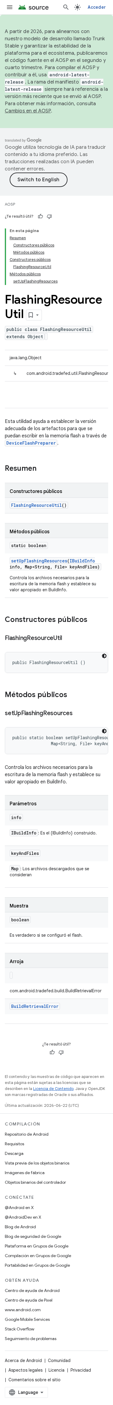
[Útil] (40, 216)
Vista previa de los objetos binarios (37, 1163)
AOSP (10, 204)
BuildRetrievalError (34, 1006)
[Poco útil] (49, 216)
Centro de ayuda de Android (32, 1290)
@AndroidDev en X (23, 1217)
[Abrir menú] (10, 7)
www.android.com (23, 1309)
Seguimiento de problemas (30, 1338)
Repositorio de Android (27, 1134)
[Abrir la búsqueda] (66, 7)
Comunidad (59, 1360)
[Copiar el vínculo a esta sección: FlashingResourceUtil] (68, 638)
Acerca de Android (23, 1360)
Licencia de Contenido (53, 1088)
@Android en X (19, 1207)
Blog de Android (20, 1226)
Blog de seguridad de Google (33, 1236)
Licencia (56, 1370)
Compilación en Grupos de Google (38, 1255)
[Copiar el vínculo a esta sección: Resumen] (42, 469)
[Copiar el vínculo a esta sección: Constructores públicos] (93, 620)
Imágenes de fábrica (25, 1172)
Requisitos (14, 1143)
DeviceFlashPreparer (31, 443)
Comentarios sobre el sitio (34, 1379)
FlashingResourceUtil (36, 505)
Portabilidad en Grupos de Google (37, 1265)
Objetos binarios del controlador (35, 1182)
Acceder (97, 7)
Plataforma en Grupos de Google (36, 1246)
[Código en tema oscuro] (104, 656)
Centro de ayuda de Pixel (28, 1300)
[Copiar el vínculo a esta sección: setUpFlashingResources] (79, 713)
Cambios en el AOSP (28, 111)
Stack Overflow (19, 1329)
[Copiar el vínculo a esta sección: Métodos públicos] (73, 695)
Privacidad (81, 1370)
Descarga (14, 1153)
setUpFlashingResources (39, 561)
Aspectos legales (25, 1370)
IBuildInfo (82, 561)
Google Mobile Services (27, 1319)
